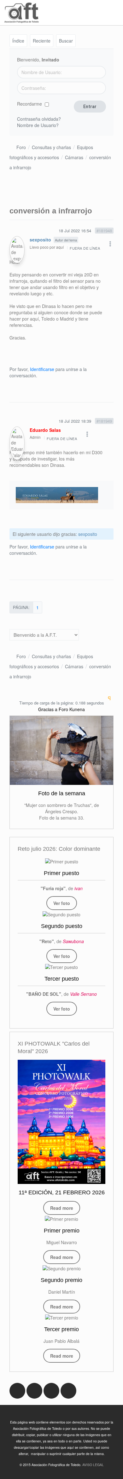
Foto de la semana (61, 793)
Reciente (41, 41)
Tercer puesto (61, 979)
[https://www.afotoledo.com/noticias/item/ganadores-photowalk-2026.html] (61, 1218)
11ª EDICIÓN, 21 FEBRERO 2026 (62, 1192)
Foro (21, 147)
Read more (61, 1208)
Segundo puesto (61, 926)
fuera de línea (85, 248)
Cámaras (74, 157)
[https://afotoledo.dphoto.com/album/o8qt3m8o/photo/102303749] (61, 861)
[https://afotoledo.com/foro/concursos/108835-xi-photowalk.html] (61, 1122)
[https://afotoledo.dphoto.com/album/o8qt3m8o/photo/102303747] (61, 966)
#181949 (104, 421)
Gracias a (47, 709)
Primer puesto (61, 873)
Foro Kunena (72, 709)
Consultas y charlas (51, 147)
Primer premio (61, 1230)
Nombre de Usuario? (38, 125)
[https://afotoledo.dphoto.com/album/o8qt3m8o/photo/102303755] (61, 913)
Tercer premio (61, 1329)
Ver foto (61, 903)
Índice (18, 41)
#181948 (104, 231)
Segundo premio (61, 1280)
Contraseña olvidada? (39, 119)
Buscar (66, 41)
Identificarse (42, 369)
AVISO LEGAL (93, 1464)
